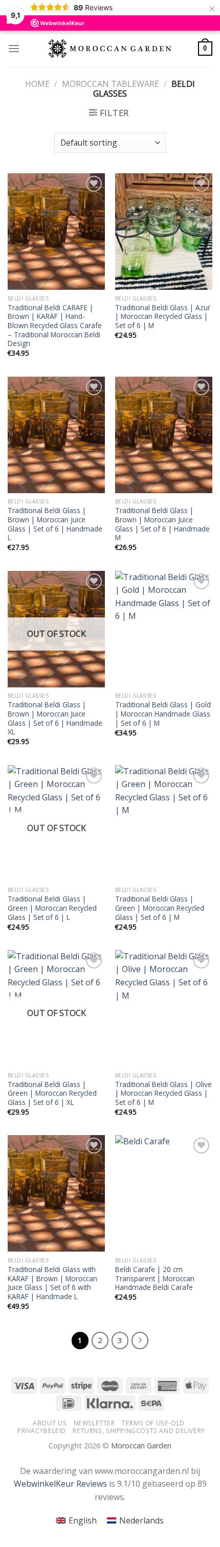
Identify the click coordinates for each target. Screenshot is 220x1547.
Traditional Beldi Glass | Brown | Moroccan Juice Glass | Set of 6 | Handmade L (55, 524)
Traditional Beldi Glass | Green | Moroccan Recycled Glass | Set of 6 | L (52, 907)
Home (37, 83)
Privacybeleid (41, 1430)
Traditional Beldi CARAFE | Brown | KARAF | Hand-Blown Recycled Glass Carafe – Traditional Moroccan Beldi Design (55, 325)
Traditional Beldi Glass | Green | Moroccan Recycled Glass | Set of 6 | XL (52, 1093)
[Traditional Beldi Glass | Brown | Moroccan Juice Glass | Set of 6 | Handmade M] (163, 435)
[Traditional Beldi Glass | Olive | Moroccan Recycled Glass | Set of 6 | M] (163, 1008)
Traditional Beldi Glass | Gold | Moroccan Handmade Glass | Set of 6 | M (163, 713)
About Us (50, 1423)
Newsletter (94, 1423)
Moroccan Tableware (110, 83)
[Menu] (14, 48)
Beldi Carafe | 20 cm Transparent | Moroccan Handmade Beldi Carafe (154, 1278)
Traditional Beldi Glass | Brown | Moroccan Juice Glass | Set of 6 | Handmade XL (55, 718)
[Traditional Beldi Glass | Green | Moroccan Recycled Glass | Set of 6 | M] (163, 823)
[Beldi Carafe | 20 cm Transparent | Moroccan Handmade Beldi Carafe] (163, 1193)
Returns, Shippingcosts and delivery (139, 1430)
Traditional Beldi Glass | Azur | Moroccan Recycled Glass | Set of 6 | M (162, 316)
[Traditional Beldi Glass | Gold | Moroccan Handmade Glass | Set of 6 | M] (163, 629)
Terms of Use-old (153, 1423)
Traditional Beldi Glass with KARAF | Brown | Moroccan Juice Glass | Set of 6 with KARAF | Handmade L (52, 1283)
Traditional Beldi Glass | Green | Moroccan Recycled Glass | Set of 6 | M (159, 907)
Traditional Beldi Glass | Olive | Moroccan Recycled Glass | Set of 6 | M (163, 1093)
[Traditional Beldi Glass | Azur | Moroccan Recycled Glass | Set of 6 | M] (163, 231)
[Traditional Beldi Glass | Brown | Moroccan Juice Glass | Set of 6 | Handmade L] (56, 435)
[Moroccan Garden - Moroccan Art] (110, 48)
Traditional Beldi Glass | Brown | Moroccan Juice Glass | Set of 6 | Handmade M (162, 524)
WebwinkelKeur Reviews (60, 1483)
